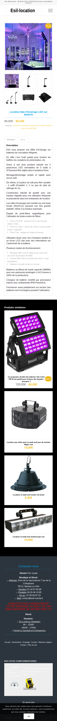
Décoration (16, 125)
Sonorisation (16, 642)
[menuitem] (42, 10)
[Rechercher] (42, 10)
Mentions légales (45, 642)
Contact (34, 642)
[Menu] (49, 10)
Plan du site (32, 645)
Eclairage (26, 642)
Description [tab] (11, 140)
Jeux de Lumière (39, 125)
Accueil (7, 642)
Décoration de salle (27, 125)
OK (29, 716)
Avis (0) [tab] (22, 140)
